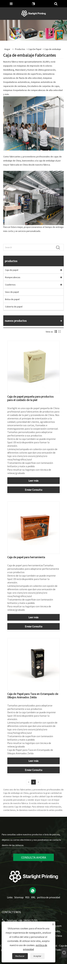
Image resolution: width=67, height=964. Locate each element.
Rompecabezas (12, 277)
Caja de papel (34, 49)
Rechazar (20, 956)
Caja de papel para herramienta (26, 557)
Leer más (33, 480)
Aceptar (37, 956)
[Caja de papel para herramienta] (33, 527)
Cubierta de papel (13, 306)
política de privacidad (48, 897)
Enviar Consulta (33, 489)
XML (33, 897)
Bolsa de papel (12, 299)
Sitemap (19, 897)
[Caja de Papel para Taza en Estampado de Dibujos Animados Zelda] (33, 663)
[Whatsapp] (32, 890)
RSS (27, 897)
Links (10, 897)
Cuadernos (10, 284)
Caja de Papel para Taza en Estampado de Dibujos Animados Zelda (32, 695)
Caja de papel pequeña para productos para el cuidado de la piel (30, 398)
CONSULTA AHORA (33, 857)
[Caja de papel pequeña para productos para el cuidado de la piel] (33, 366)
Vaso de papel (12, 291)
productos (20, 49)
